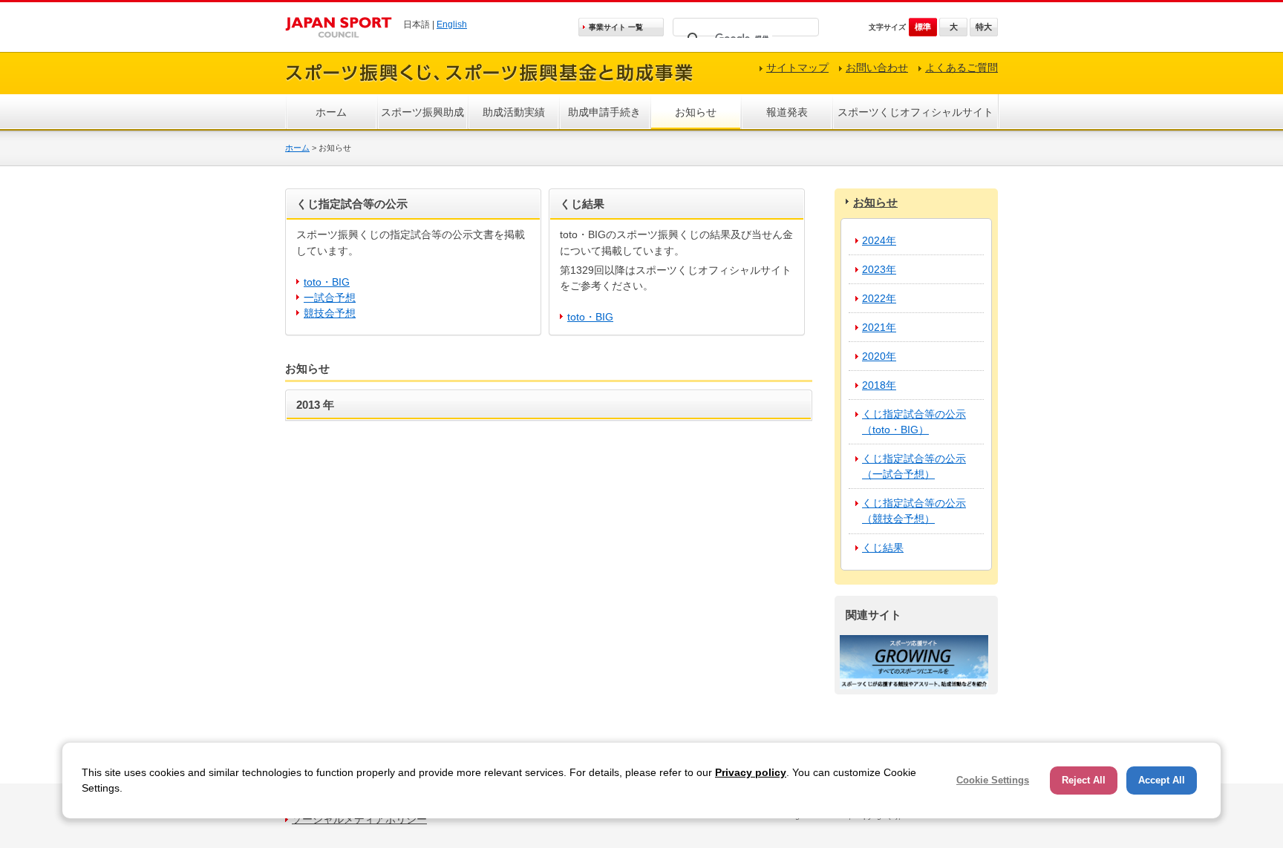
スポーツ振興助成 (422, 112)
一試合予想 (330, 297)
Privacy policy (750, 772)
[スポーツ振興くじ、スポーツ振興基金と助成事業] (489, 83)
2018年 (879, 385)
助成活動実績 (514, 112)
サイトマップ (797, 67)
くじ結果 (883, 547)
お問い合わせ (877, 67)
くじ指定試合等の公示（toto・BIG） (914, 421)
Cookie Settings (992, 780)
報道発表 (787, 112)
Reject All (1084, 780)
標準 (923, 26)
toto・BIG (327, 282)
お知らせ (695, 112)
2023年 (879, 269)
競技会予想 (330, 313)
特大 (984, 26)
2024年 (879, 240)
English (452, 24)
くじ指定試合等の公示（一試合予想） (914, 466)
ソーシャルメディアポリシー (359, 819)
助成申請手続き (604, 112)
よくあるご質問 (961, 67)
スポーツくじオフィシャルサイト (915, 112)
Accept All (1161, 780)
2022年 (879, 298)
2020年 (879, 356)
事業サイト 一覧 (616, 27)
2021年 (879, 327)
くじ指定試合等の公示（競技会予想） (914, 511)
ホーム (331, 112)
